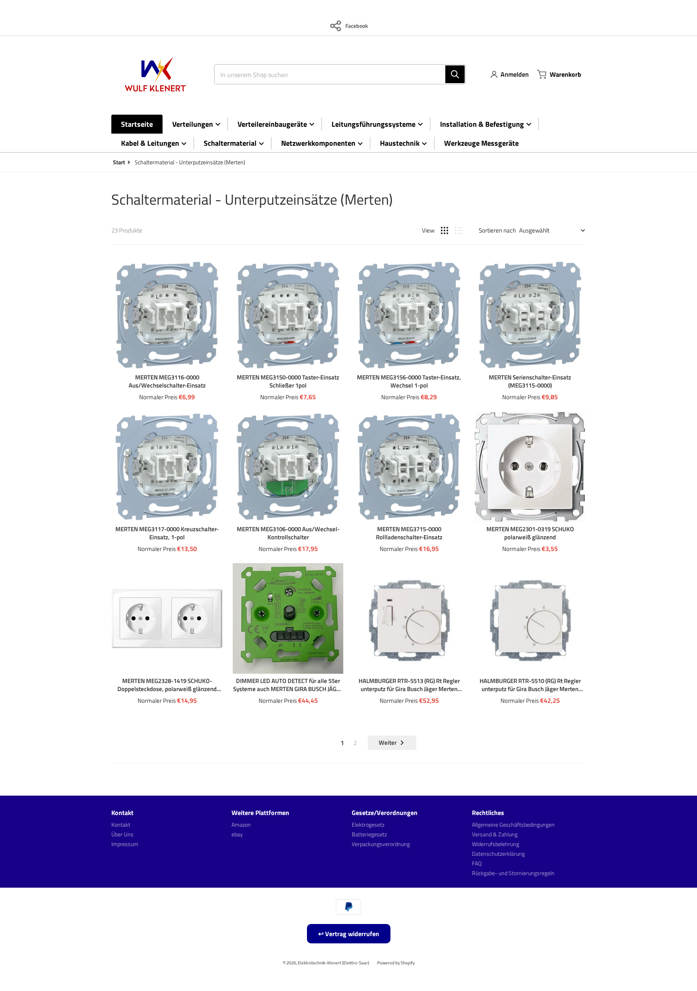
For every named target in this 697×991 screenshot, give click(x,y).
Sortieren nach (497, 230)
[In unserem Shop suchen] (455, 74)
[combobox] (336, 74)
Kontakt (120, 824)
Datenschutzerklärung (498, 853)
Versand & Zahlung (495, 834)
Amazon (241, 824)
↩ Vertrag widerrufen (348, 934)
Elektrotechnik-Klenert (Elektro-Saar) (333, 962)
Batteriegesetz (369, 834)
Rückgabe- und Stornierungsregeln (513, 873)
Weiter (387, 742)
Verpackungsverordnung (381, 844)
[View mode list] (458, 230)
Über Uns (122, 834)
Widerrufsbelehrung (495, 844)
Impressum (124, 844)
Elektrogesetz (368, 824)
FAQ (477, 863)
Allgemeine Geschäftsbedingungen (513, 824)
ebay (237, 834)
